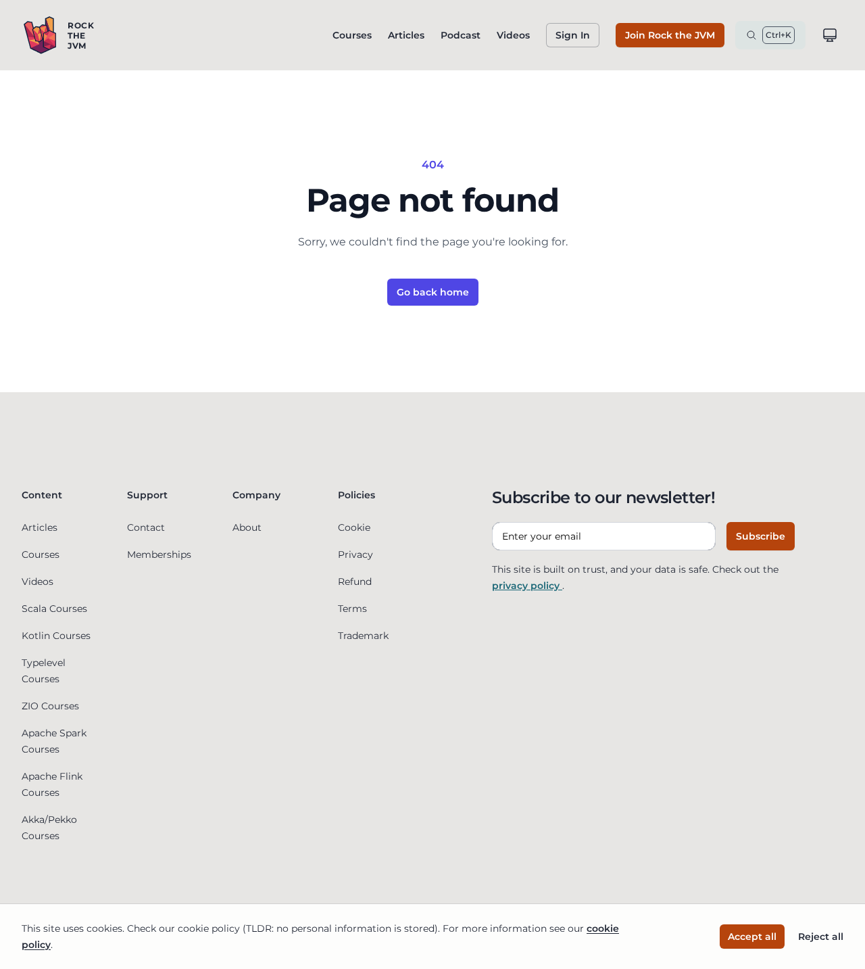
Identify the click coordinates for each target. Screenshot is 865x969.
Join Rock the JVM (670, 35)
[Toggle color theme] (830, 35)
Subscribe (760, 536)
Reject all (820, 936)
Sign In (572, 35)
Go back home (433, 292)
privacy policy (527, 586)
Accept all (752, 936)
